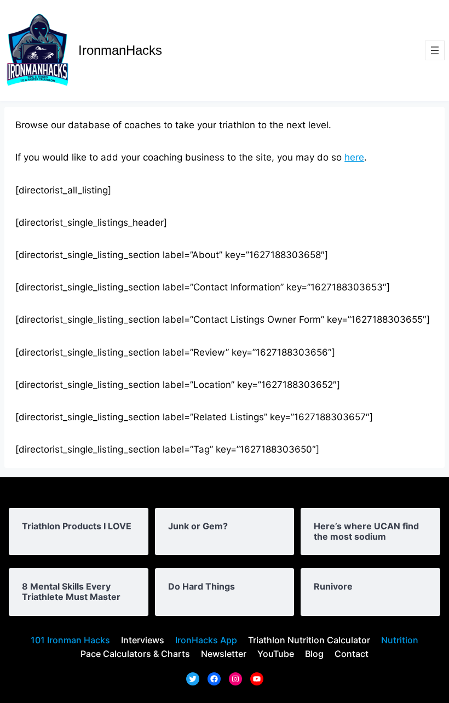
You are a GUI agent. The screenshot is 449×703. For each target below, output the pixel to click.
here (354, 157)
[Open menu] (435, 50)
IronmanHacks (120, 50)
